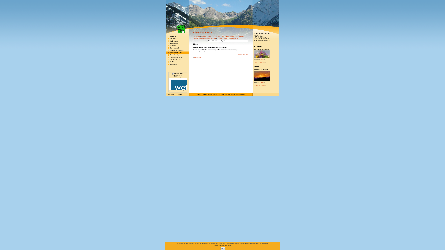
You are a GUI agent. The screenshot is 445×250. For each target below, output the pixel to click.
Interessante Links (175, 59)
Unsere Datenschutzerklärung (222, 245)
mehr (262, 59)
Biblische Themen (206, 36)
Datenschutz (174, 64)
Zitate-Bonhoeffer (233, 38)
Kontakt (172, 62)
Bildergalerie (174, 43)
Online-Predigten (175, 55)
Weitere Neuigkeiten (259, 62)
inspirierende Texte (176, 52)
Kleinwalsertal (174, 48)
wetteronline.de (180, 91)
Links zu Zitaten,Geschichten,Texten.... (205, 38)
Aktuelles (173, 39)
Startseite (173, 36)
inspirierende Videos (176, 57)
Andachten (197, 36)
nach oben (245, 54)
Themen (219, 38)
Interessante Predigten (228, 36)
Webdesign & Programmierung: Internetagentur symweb (229, 94)
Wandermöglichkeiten (177, 50)
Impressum (171, 94)
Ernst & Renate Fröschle (205, 94)
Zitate (225, 38)
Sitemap (180, 94)
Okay (223, 248)
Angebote (173, 46)
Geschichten (216, 36)
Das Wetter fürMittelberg (178, 76)
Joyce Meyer (240, 36)
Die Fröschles (174, 41)
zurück (240, 54)
